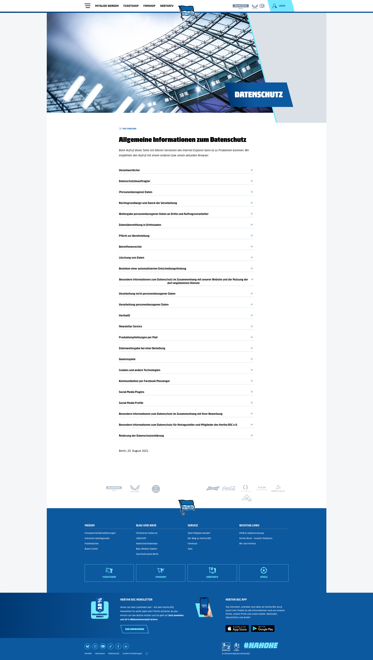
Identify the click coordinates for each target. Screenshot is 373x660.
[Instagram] (95, 647)
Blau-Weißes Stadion (146, 548)
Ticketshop (131, 6)
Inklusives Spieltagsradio (97, 538)
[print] (147, 653)
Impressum (100, 653)
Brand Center (91, 548)
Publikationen (92, 543)
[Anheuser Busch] (213, 488)
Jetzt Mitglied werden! (199, 533)
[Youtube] (103, 647)
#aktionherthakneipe (146, 543)
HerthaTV (166, 6)
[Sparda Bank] (241, 6)
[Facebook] (118, 647)
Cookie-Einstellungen (132, 653)
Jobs (190, 548)
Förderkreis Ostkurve (146, 533)
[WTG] (247, 497)
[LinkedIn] (126, 647)
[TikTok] (111, 647)
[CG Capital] (246, 488)
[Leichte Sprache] (262, 6)
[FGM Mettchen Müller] (262, 488)
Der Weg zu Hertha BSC (199, 538)
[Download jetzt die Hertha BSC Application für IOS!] (237, 631)
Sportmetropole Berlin (147, 554)
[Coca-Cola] (229, 488)
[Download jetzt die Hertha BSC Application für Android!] (263, 631)
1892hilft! (141, 538)
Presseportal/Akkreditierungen (100, 533)
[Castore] (255, 6)
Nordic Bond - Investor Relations (255, 538)
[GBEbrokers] (278, 488)
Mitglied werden (107, 6)
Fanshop (149, 6)
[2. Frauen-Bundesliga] (237, 647)
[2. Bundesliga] (226, 647)
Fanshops (192, 543)
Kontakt (88, 653)
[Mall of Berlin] (156, 489)
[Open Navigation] (87, 6)
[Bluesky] (87, 647)
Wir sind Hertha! (247, 543)
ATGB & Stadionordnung (251, 533)
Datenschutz (113, 653)
